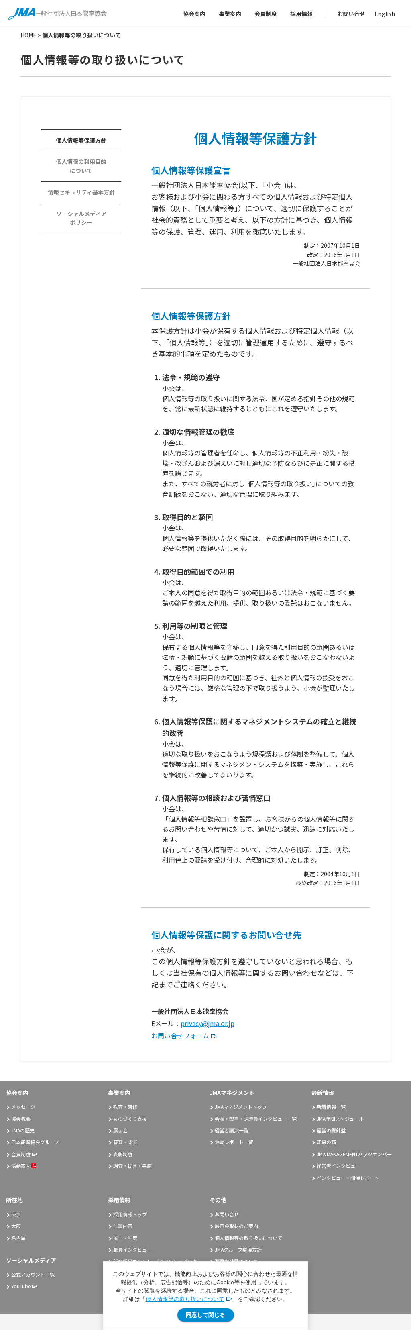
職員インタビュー (132, 1249)
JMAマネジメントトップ (241, 1106)
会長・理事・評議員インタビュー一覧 (256, 1118)
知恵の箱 (326, 1141)
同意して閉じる (205, 1315)
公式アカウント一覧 (33, 1274)
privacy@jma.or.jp (207, 1023)
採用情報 (301, 14)
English (384, 14)
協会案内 (194, 14)
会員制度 (265, 14)
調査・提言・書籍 (132, 1165)
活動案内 (21, 1165)
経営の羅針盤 (331, 1130)
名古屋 (18, 1237)
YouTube (21, 1286)
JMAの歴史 (23, 1130)
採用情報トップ (130, 1214)
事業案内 (230, 14)
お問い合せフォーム (180, 1035)
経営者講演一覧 (231, 1130)
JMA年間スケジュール (340, 1118)
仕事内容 (122, 1225)
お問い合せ (351, 14)
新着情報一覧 (331, 1106)
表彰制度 (122, 1153)
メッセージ (23, 1106)
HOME (28, 35)
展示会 (120, 1130)
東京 (16, 1214)
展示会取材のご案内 (236, 1225)
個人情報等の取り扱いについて (185, 1299)
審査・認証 (125, 1141)
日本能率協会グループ (35, 1141)
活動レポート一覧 (234, 1141)
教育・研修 (125, 1106)
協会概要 (21, 1118)
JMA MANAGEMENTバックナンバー (354, 1153)
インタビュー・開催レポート (348, 1177)
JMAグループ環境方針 (238, 1249)
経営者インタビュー (338, 1165)
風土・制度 (125, 1237)
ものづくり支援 (130, 1118)
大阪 (16, 1225)
